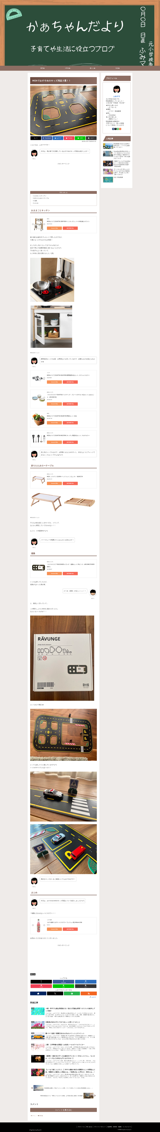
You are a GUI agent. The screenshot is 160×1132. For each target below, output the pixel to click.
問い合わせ (89, 1126)
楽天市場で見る (70, 228)
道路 (35, 200)
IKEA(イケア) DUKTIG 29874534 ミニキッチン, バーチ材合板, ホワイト (68, 221)
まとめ (36, 203)
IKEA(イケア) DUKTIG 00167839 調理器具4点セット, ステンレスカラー (68, 375)
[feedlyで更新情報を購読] (72, 993)
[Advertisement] (63, 176)
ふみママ (116, 96)
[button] (91, 138)
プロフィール (81, 1126)
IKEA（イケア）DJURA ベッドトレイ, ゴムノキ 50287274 (65, 476)
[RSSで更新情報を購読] (89, 993)
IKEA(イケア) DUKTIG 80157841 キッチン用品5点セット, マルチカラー (68, 435)
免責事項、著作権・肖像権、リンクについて (119, 1126)
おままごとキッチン (40, 196)
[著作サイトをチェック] (38, 993)
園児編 (33, 974)
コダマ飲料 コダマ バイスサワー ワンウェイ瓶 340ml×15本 (64, 922)
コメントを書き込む (63, 1110)
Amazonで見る (54, 228)
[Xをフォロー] (55, 993)
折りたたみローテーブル (41, 198)
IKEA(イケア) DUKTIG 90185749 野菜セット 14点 (62, 416)
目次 (61, 192)
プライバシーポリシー (100, 1126)
